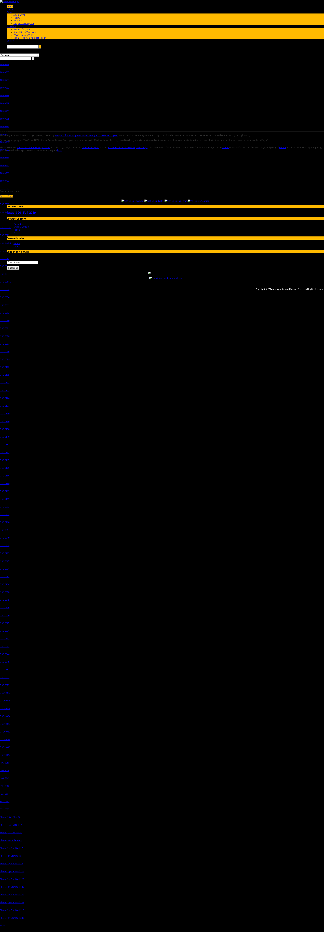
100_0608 (4, 80)
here (59, 150)
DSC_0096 (4, 351)
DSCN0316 (5, 700)
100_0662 (4, 142)
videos (225, 147)
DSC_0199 (4, 499)
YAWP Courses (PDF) (23, 35)
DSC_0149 (4, 436)
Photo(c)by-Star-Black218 (12, 910)
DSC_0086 (4, 336)
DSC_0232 (4, 576)
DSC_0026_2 (5, 243)
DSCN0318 (5, 708)
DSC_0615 (4, 599)
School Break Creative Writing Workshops (127, 147)
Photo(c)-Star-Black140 (11, 824)
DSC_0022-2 (5, 227)
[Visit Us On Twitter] (154, 201)
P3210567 (4, 801)
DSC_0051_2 (5, 281)
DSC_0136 (4, 421)
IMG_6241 (4, 778)
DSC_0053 (4, 289)
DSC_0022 (4, 235)
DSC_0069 (4, 320)
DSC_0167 (4, 460)
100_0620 (4, 87)
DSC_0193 (4, 491)
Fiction (17, 229)
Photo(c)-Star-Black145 (11, 832)
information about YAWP (28, 147)
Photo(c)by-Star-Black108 (12, 871)
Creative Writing (21, 226)
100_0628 (4, 111)
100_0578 (4, 64)
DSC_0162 (4, 452)
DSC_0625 (4, 623)
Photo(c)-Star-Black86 (10, 817)
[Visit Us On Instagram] (176, 201)
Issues (10, 9)
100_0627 (4, 103)
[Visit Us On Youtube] (198, 201)
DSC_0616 (4, 607)
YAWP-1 (3, 925)
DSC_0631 (4, 630)
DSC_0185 (4, 468)
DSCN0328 (5, 724)
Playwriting (19, 224)
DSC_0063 (4, 312)
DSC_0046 (4, 266)
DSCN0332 (5, 731)
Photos (17, 246)
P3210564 (4, 793)
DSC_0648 (4, 661)
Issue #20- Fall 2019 (21, 212)
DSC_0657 (4, 677)
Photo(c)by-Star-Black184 (12, 894)
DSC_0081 (4, 328)
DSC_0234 (4, 584)
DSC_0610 (4, 592)
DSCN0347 (5, 755)
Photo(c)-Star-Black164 (11, 840)
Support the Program (24, 23)
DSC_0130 (4, 413)
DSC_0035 (4, 258)
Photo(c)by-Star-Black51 (11, 855)
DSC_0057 (4, 305)
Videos (17, 243)
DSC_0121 (4, 390)
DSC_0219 (4, 537)
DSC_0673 (4, 685)
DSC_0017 (4, 211)
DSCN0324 (5, 716)
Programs (11, 26)
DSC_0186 (4, 475)
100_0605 (4, 72)
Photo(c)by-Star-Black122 (12, 879)
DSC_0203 (4, 506)
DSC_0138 (4, 429)
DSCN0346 (5, 747)
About (10, 12)
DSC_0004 (4, 188)
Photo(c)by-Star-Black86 (11, 863)
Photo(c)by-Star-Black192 (12, 902)
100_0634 (4, 126)
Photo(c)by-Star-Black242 (12, 917)
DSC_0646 (4, 654)
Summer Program (22, 29)
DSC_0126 (4, 398)
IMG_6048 (4, 770)
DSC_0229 (4, 561)
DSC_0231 (4, 568)
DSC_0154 (4, 444)
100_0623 (4, 95)
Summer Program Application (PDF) (30, 37)
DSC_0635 (4, 646)
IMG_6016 (4, 762)
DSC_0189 (4, 483)
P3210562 (4, 786)
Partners (18, 20)
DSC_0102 (4, 367)
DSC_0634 (4, 638)
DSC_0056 (4, 297)
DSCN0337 (5, 739)
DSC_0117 (4, 382)
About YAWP (19, 14)
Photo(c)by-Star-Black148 (12, 886)
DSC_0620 (4, 615)
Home (10, 6)
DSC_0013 (4, 204)
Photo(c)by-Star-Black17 (11, 848)
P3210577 (4, 809)
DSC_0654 (4, 669)
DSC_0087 (4, 343)
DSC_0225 (4, 553)
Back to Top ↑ (6, 196)
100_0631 (4, 118)
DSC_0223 (4, 545)
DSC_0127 (4, 405)
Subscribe (13, 268)
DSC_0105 (4, 374)
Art (15, 232)
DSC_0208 (4, 522)
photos (282, 147)
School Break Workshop (25, 32)
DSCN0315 (5, 692)
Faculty (17, 17)
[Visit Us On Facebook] (133, 201)
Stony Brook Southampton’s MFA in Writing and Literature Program (86, 135)
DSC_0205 (4, 514)
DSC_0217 (4, 530)
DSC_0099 (4, 359)
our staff (46, 147)
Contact (10, 40)
